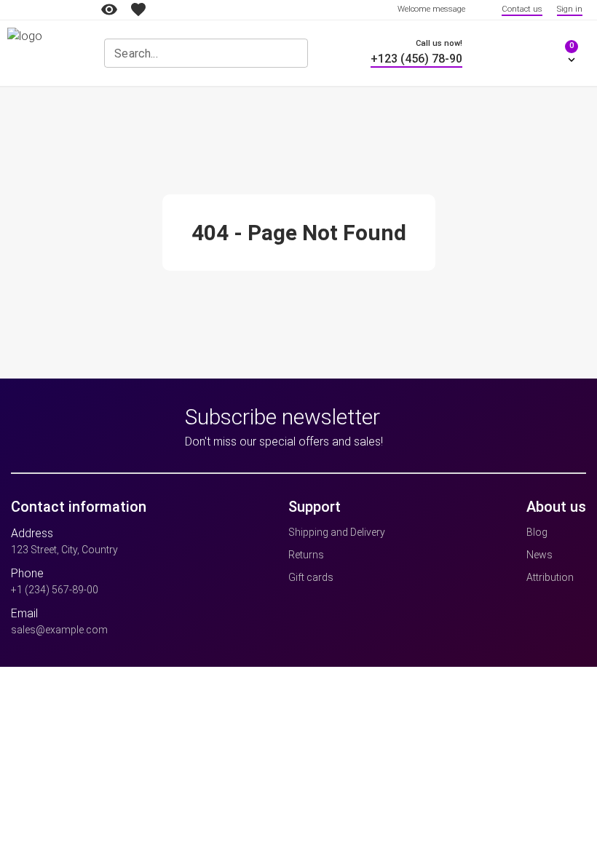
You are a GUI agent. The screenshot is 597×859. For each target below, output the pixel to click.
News (539, 555)
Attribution (550, 577)
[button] (557, 53)
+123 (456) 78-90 (416, 59)
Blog (536, 532)
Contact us (522, 9)
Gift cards (310, 577)
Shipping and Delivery (336, 532)
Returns (306, 555)
